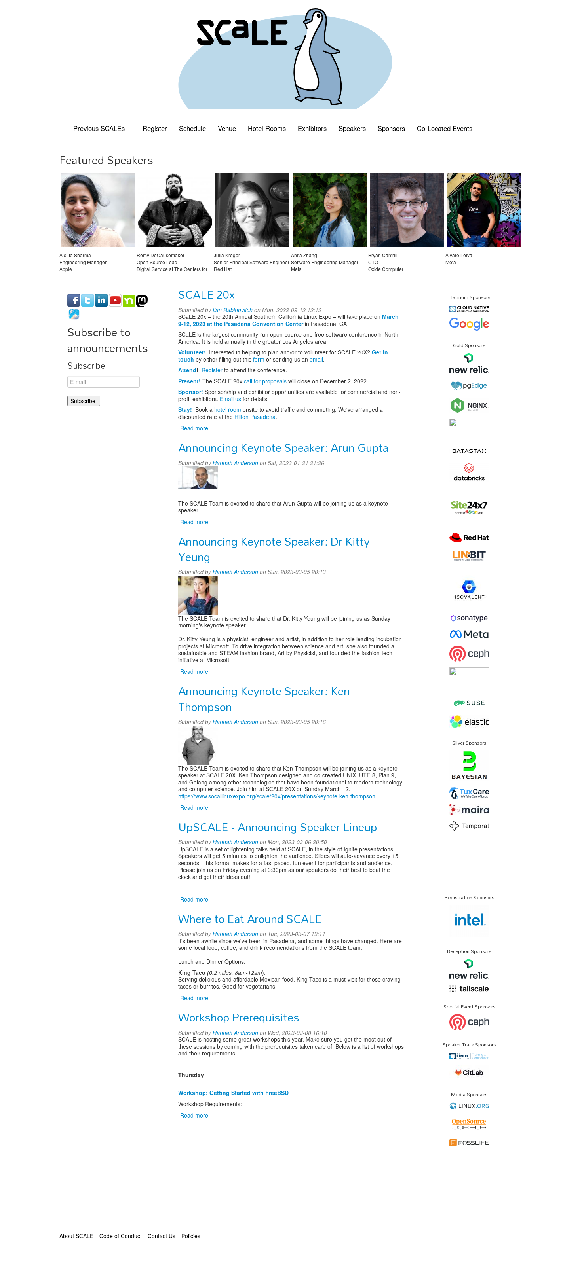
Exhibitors (312, 128)
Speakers (352, 128)
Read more (194, 428)
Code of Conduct (120, 1236)
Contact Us (161, 1236)
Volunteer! (192, 352)
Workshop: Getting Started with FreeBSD (233, 1093)
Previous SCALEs (100, 128)
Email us (230, 399)
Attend (187, 370)
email (316, 359)
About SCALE (76, 1236)
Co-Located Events (444, 128)
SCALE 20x (206, 294)
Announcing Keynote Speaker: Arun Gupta (283, 447)
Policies (190, 1236)
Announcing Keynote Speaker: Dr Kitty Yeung (273, 549)
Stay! (185, 409)
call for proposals (265, 381)
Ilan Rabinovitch (233, 310)
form (258, 359)
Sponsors (391, 128)
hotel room (227, 409)
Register (155, 128)
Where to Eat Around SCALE (250, 918)
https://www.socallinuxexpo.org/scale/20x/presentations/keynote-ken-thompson (276, 796)
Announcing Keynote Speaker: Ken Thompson (264, 698)
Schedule (192, 128)
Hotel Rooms (267, 128)
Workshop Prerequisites (238, 1017)
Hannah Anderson (235, 463)
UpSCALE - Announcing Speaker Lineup (277, 826)
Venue (227, 128)
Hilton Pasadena (255, 417)
